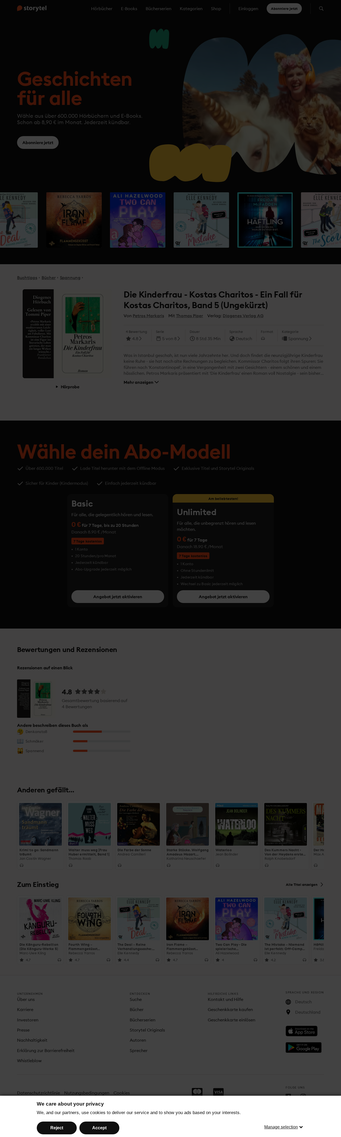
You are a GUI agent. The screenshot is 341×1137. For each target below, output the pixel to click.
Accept (99, 1128)
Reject (56, 1128)
